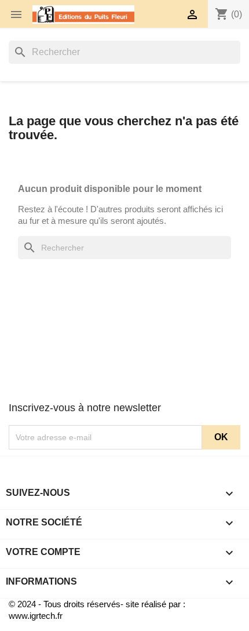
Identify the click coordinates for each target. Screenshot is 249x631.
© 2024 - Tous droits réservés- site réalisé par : (97, 604)
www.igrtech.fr (36, 616)
